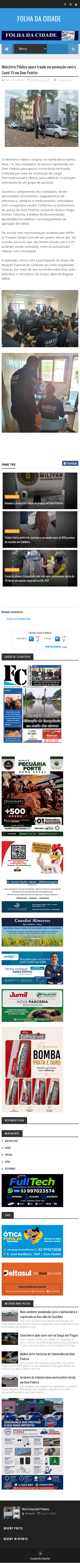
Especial (8, 1154)
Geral (7, 1161)
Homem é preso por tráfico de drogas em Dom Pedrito (34, 503)
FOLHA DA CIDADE (39, 18)
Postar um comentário (19, 618)
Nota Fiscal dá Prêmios (35, 1509)
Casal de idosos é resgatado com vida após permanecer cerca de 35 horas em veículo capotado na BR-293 (39, 578)
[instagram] (70, 4)
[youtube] (76, 4)
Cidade (8, 1147)
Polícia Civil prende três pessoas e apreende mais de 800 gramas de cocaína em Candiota (40, 539)
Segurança (64, 80)
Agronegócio (11, 1141)
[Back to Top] (40, 1553)
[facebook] (65, 4)
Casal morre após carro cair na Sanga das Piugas (49, 1335)
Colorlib (46, 1558)
